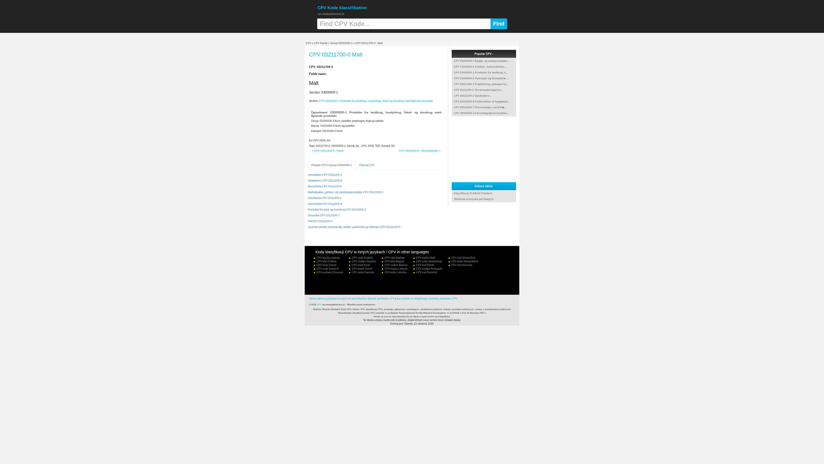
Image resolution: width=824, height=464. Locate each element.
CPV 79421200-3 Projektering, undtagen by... (481, 84)
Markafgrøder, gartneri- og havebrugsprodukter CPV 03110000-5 (345, 192)
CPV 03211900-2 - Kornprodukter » (419, 150)
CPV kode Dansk (326, 265)
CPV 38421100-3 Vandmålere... (472, 95)
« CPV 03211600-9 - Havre (328, 150)
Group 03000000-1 (341, 43)
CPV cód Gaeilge (395, 257)
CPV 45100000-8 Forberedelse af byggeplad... (481, 101)
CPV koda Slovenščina (464, 261)
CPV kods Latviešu (396, 272)
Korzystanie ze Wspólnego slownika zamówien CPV (427, 298)
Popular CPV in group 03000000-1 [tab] (331, 165)
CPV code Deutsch (328, 268)
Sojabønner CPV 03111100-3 (325, 180)
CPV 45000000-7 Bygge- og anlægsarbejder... (481, 61)
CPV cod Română (426, 272)
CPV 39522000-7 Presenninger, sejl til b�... (480, 107)
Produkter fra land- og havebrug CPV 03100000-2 (337, 209)
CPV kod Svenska (461, 265)
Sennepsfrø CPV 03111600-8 (325, 203)
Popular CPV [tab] (366, 165)
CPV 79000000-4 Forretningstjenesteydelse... (481, 113)
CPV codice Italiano (396, 265)
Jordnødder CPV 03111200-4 (325, 174)
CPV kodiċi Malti (425, 257)
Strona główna (317, 298)
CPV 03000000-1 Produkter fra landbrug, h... (480, 72)
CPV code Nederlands (429, 261)
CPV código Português (429, 268)
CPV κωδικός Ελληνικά (330, 272)
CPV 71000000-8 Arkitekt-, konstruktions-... (480, 66)
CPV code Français (363, 272)
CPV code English (362, 257)
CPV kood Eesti (361, 265)
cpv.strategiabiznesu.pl (331, 13)
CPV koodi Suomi (362, 268)
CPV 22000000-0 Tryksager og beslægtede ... (481, 78)
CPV (309, 43)
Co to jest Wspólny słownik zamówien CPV (370, 298)
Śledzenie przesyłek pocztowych (474, 199)
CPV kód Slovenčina (463, 257)
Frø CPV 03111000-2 (320, 221)
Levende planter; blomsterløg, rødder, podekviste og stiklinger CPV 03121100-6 (354, 227)
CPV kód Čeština (326, 261)
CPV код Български (328, 257)
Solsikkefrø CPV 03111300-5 (324, 198)
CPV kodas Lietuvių (396, 268)
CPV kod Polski (425, 265)
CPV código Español (364, 261)
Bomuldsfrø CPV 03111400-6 (325, 186)
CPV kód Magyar (394, 261)
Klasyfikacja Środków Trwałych (473, 193)
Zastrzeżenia (335, 298)
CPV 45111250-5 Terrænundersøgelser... (478, 90)
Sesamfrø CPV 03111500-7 (324, 215)
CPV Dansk (320, 43)
